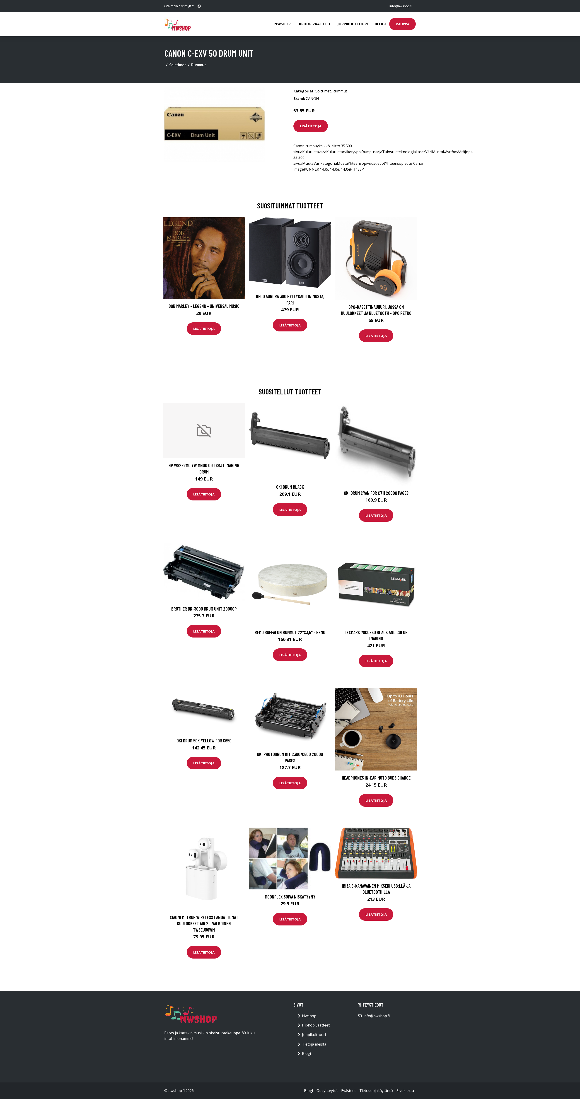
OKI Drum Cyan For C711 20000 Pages (376, 493)
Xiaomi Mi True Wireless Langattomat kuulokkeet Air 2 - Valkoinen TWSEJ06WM (204, 923)
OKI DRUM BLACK (290, 487)
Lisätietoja (310, 126)
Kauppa (402, 24)
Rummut (198, 64)
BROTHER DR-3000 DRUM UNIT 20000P (204, 608)
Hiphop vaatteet (314, 24)
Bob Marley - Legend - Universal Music (204, 306)
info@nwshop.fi (400, 6)
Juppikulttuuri (353, 24)
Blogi (380, 24)
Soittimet (177, 64)
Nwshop (282, 24)
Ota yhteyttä (327, 1090)
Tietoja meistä (314, 1044)
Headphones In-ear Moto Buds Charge (376, 777)
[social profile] (199, 6)
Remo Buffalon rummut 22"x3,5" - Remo (290, 632)
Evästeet (348, 1090)
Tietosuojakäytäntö (376, 1090)
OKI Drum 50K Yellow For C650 (204, 740)
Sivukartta (405, 1090)
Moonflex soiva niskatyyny (290, 896)
